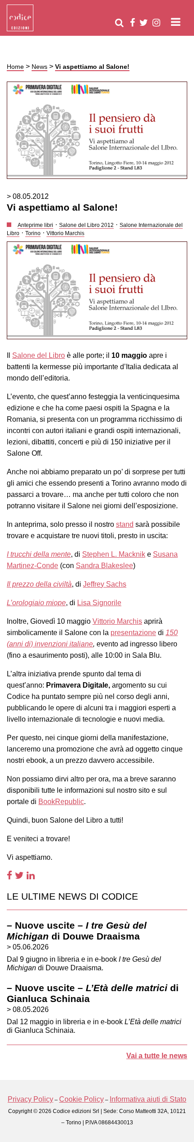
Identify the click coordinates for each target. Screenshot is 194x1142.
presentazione (133, 632)
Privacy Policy (30, 1099)
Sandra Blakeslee (104, 565)
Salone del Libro (38, 355)
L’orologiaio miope (36, 603)
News (39, 66)
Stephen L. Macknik (113, 554)
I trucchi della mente (39, 554)
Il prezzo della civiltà (39, 584)
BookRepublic (61, 801)
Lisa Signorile (99, 603)
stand (125, 524)
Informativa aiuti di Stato (148, 1099)
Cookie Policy (81, 1099)
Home (15, 66)
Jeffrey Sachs (104, 584)
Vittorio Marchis (117, 621)
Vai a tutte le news (156, 1056)
